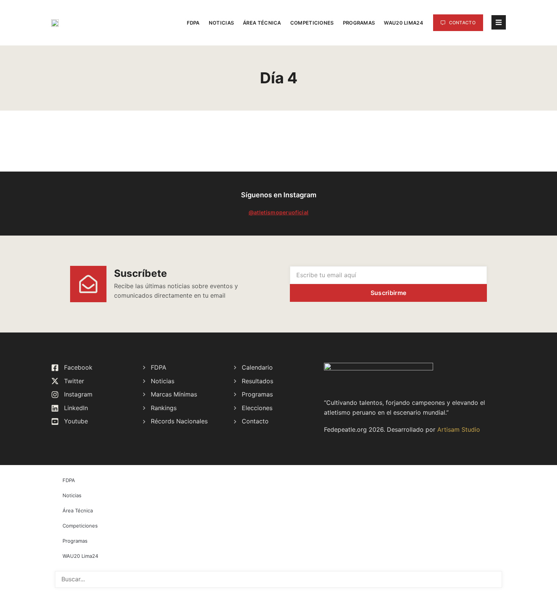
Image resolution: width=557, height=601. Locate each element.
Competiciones (312, 23)
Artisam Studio (458, 429)
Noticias (221, 23)
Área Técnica (262, 23)
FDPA (193, 23)
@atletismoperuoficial (278, 212)
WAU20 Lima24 (403, 23)
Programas (359, 23)
